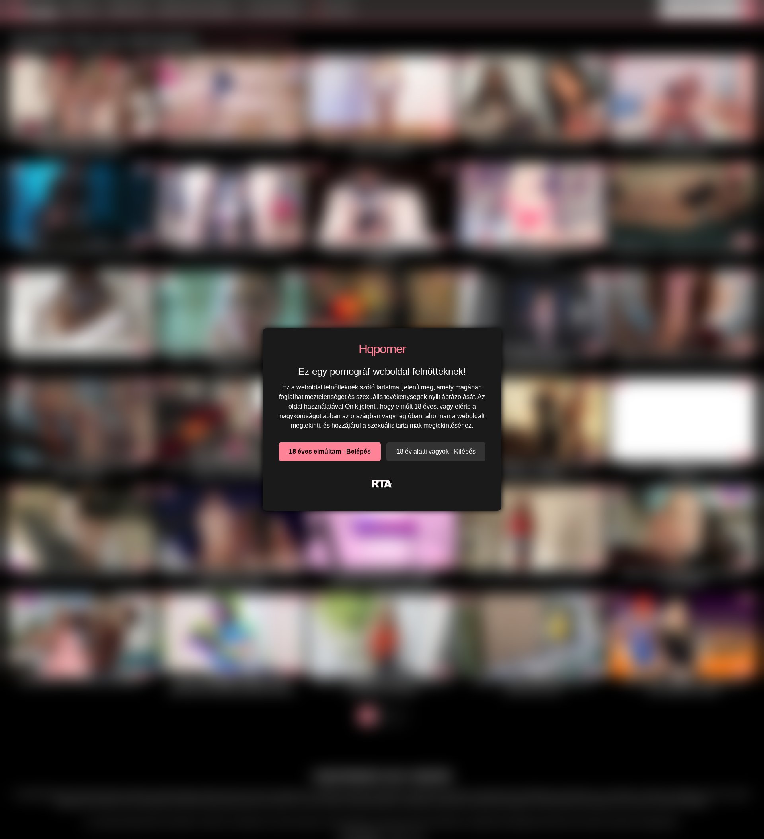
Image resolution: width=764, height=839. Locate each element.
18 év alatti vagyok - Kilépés (436, 451)
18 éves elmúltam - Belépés (330, 451)
